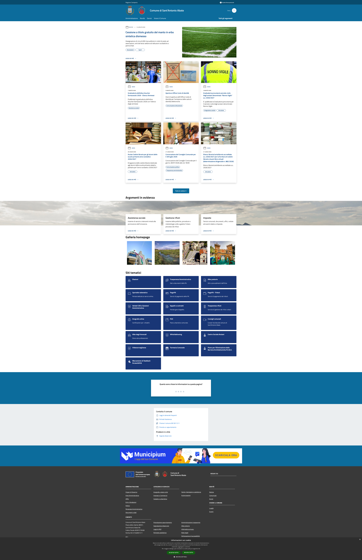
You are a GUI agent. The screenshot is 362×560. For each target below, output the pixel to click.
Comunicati (213, 495)
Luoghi (211, 508)
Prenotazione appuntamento (162, 522)
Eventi (211, 512)
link (199, 548)
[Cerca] (234, 10)
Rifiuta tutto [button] (188, 552)
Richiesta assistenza (159, 533)
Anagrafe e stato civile (160, 492)
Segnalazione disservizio (161, 526)
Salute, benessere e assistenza (191, 492)
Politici (128, 506)
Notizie (211, 492)
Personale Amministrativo (134, 509)
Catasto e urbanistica (160, 499)
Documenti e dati (131, 512)
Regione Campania (131, 2)
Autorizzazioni (186, 495)
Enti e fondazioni (131, 502)
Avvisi (131, 27)
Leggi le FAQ (157, 529)
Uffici (127, 499)
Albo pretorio (185, 526)
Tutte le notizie (180, 191)
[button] (181, 557)
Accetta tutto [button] (173, 552)
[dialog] (181, 548)
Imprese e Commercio (160, 495)
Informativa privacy (187, 529)
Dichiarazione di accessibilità (190, 536)
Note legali (184, 533)
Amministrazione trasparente (190, 522)
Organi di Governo (131, 492)
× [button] (360, 539)
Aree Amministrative (132, 495)
